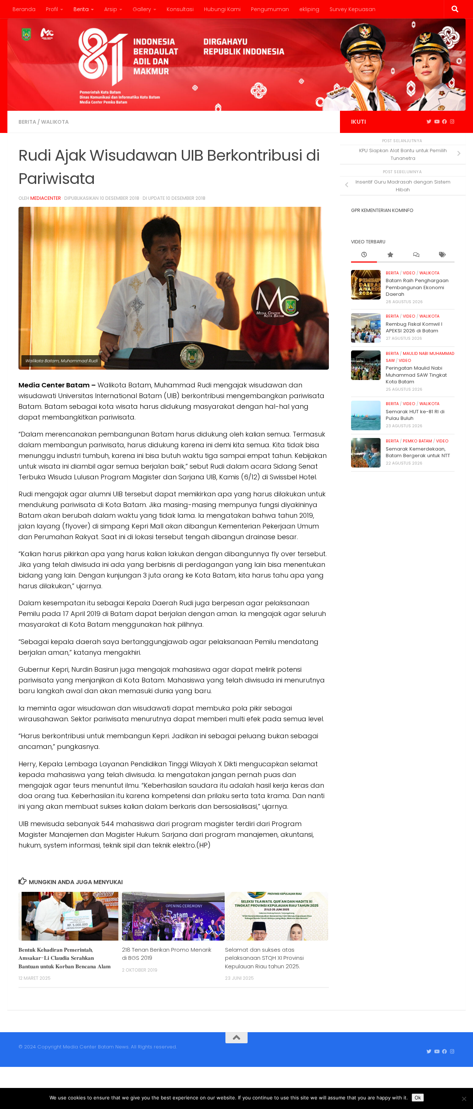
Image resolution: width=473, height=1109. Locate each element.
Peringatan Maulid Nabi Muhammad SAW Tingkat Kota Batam (416, 374)
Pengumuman (270, 9)
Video (409, 273)
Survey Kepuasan (352, 9)
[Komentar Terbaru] (416, 255)
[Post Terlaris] (390, 255)
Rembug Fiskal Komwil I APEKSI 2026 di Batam (414, 327)
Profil (52, 9)
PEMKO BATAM (417, 441)
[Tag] (442, 255)
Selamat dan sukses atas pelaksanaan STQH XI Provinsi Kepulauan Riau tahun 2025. (264, 958)
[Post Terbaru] (364, 255)
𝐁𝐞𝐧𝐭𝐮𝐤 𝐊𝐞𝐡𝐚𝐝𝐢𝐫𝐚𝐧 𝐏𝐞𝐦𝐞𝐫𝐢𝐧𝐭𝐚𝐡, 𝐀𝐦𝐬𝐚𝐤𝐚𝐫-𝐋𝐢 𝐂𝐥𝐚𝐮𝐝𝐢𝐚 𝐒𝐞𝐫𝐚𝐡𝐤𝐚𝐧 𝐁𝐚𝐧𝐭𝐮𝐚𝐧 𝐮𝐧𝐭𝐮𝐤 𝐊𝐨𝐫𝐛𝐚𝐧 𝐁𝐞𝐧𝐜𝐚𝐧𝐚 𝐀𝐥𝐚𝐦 (64, 958)
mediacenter (45, 198)
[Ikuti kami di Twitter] (428, 122)
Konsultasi (180, 9)
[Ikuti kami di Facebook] (444, 122)
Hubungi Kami (222, 9)
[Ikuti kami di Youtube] (436, 122)
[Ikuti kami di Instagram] (452, 122)
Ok (418, 1098)
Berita (81, 9)
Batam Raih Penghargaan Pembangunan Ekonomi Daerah (417, 287)
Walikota (55, 122)
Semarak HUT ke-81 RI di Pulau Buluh (415, 415)
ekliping (309, 9)
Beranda (24, 9)
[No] (463, 1098)
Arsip (110, 9)
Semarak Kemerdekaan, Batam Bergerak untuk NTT (418, 452)
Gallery (142, 9)
